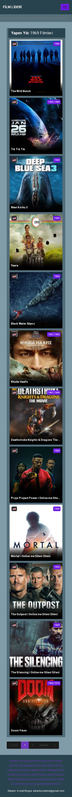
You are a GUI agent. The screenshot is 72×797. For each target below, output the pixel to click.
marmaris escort (40, 779)
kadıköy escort (46, 774)
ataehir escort (39, 770)
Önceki (14, 745)
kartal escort (31, 774)
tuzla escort (24, 770)
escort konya (56, 779)
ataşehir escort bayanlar (23, 760)
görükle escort (32, 765)
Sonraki (44, 745)
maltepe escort (55, 770)
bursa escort (48, 765)
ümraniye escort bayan (49, 760)
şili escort (31, 783)
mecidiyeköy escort (50, 783)
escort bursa (16, 765)
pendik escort (15, 774)
